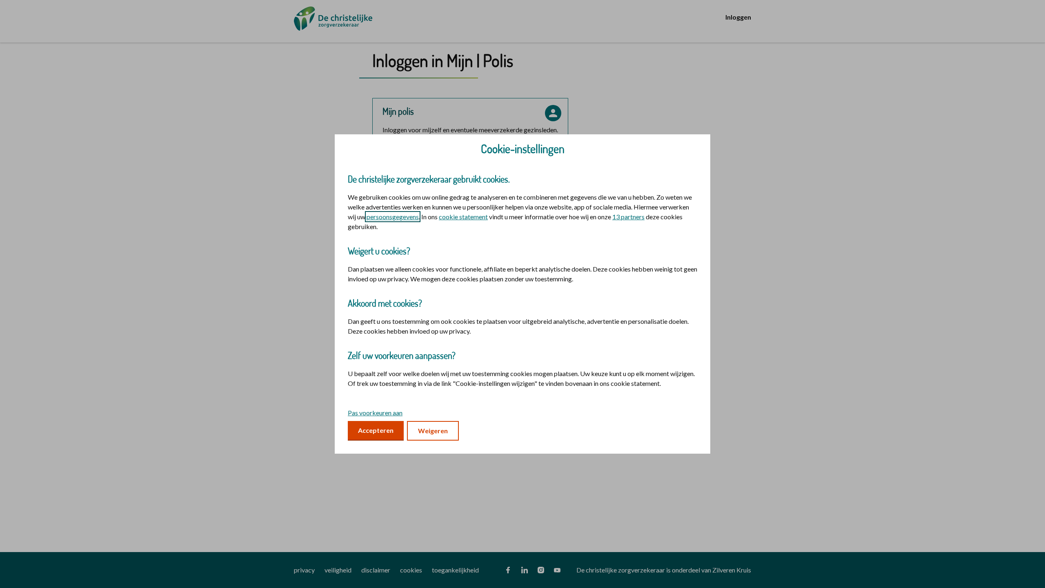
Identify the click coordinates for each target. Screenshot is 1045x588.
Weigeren (433, 430)
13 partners (628, 216)
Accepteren (376, 430)
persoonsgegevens (393, 216)
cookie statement (463, 216)
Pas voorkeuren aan (375, 412)
